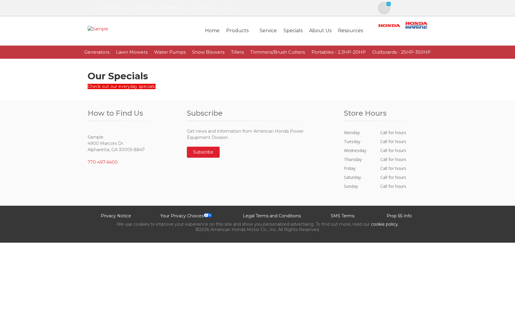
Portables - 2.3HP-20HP (338, 52)
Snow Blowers (208, 52)
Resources (350, 30)
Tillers (237, 52)
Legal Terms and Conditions (272, 216)
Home (212, 30)
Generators (96, 52)
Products (237, 30)
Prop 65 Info (399, 216)
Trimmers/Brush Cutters (277, 52)
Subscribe (203, 152)
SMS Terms (342, 216)
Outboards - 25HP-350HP (401, 52)
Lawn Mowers (132, 52)
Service (268, 30)
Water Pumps (170, 52)
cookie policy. (385, 224)
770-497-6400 (202, 8)
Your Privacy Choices (182, 216)
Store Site (226, 8)
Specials (293, 30)
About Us (320, 30)
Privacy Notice (116, 216)
